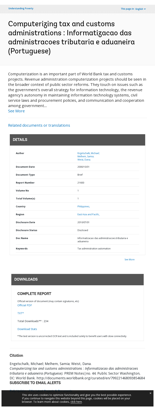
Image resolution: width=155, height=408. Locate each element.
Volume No (22, 190)
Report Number (25, 182)
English (139, 9)
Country (21, 206)
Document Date (25, 166)
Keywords (22, 248)
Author (20, 153)
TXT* (20, 313)
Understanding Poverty (21, 8)
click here (76, 401)
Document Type (25, 174)
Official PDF (24, 305)
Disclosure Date (25, 222)
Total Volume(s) (25, 198)
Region (20, 214)
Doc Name (22, 238)
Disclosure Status (26, 230)
